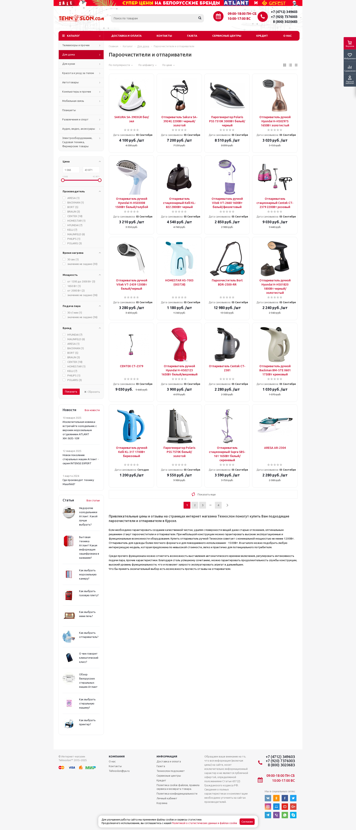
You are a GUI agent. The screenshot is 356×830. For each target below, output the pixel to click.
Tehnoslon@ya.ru (119, 770)
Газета (192, 35)
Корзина (162, 803)
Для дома (68, 54)
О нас (287, 35)
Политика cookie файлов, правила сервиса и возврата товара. (178, 787)
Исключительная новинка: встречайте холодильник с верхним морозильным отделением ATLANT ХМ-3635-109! (80, 430)
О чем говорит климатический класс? (88, 657)
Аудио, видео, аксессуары (78, 128)
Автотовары (70, 82)
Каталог (73, 35)
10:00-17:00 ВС (239, 18)
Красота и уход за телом (78, 73)
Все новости (92, 410)
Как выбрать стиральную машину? (87, 703)
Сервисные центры (226, 35)
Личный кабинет (167, 798)
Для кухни (68, 63)
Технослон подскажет (171, 770)
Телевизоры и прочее (76, 45)
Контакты (164, 35)
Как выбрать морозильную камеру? (88, 574)
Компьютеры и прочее (76, 91)
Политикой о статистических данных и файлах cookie (204, 823)
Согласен (247, 821)
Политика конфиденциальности (177, 793)
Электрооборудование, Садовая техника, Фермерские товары (77, 142)
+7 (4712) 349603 (284, 12)
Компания (117, 756)
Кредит (262, 35)
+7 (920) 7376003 (284, 17)
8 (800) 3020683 (285, 22)
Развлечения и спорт (75, 119)
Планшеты (69, 110)
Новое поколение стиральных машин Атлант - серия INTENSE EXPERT (81, 459)
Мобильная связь (73, 100)
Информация (167, 756)
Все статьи (93, 500)
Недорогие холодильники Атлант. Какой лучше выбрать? (88, 516)
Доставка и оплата (126, 35)
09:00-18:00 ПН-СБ (242, 13)
